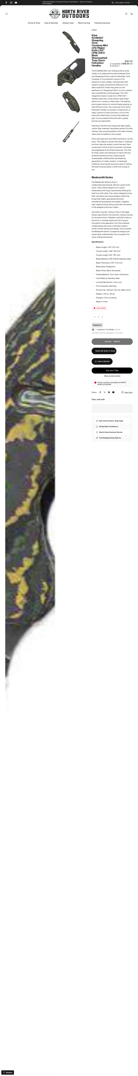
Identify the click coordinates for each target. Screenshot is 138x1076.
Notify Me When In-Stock (105, 351)
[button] (121, 65)
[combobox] (122, 2)
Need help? (129, 392)
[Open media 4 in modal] (71, 102)
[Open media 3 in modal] (71, 72)
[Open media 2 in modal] (71, 42)
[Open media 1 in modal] (30, 552)
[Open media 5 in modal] (71, 131)
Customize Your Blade (108, 329)
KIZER (94, 30)
